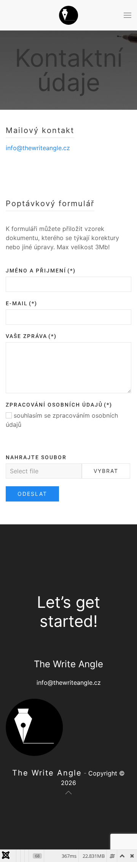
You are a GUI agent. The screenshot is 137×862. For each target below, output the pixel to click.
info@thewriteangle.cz (38, 148)
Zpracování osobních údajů (59, 405)
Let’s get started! (68, 612)
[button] (127, 15)
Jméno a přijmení (41, 271)
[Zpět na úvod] (68, 15)
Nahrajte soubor (36, 457)
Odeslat (32, 493)
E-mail (21, 303)
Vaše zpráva (31, 336)
